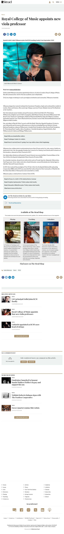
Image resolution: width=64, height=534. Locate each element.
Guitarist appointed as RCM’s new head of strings (25, 325)
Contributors (19, 518)
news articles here (15, 89)
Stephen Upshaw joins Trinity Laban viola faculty (22, 182)
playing (20, 215)
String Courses (29, 494)
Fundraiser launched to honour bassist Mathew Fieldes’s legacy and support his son (26, 382)
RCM (19, 270)
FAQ (35, 520)
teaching (26, 215)
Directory (5, 492)
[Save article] (59, 34)
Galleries (47, 485)
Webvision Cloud (35, 529)
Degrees (27, 496)
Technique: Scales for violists (16, 139)
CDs (37, 215)
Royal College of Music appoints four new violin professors (25, 313)
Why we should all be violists (16, 136)
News (3, 14)
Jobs (4, 489)
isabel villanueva (8, 270)
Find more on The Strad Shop (32, 263)
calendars (40, 215)
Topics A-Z (38, 518)
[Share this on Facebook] (4, 34)
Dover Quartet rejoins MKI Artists (25, 408)
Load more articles (22, 336)
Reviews (27, 492)
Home (4, 485)
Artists (27, 485)
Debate (47, 489)
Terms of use (46, 518)
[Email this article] (14, 34)
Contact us (6, 499)
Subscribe (48, 492)
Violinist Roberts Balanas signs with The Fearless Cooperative (26, 396)
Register (31, 361)
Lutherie (47, 487)
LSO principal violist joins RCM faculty (24, 300)
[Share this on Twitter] (7, 34)
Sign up (7, 207)
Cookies (30, 520)
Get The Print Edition (30, 489)
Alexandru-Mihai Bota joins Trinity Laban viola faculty (24, 185)
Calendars (50, 219)
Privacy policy (55, 518)
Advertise (47, 494)
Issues (4, 487)
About (47, 496)
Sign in (40, 31)
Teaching (31, 219)
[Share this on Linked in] (11, 34)
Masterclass (28, 499)
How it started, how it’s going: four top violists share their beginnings (28, 142)
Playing (12, 219)
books (30, 215)
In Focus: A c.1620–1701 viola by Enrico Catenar (22, 179)
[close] (60, 31)
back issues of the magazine (52, 215)
